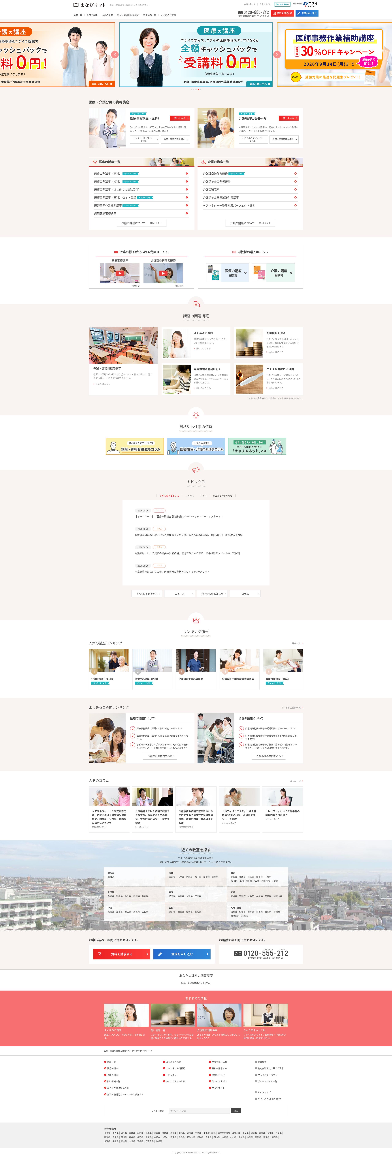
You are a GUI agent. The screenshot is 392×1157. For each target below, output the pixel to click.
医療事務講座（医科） (145, 118)
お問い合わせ (249, 4)
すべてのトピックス (169, 495)
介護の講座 (107, 15)
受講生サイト (265, 4)
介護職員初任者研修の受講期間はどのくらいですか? (270, 728)
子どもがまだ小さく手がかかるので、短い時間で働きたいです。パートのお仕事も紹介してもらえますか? (162, 746)
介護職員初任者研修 (252, 118)
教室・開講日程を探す (128, 15)
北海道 (111, 876)
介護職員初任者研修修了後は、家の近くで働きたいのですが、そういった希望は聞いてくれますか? (271, 746)
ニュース (189, 495)
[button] (115, 54)
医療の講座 (92, 15)
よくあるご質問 (168, 15)
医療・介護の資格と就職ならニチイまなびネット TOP (128, 1050)
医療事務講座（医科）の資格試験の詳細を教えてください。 (162, 737)
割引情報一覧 (149, 15)
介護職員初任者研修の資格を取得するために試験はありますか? (271, 737)
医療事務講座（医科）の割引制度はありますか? (160, 728)
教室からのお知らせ (222, 495)
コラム (203, 495)
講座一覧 (78, 15)
